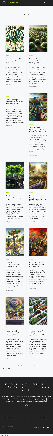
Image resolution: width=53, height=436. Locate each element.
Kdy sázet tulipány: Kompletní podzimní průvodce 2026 (36, 264)
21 (29, 365)
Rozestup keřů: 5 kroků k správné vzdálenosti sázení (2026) (38, 61)
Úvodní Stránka (10, 417)
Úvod (4, 368)
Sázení (7, 55)
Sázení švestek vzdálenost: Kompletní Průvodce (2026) (13, 264)
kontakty (43, 417)
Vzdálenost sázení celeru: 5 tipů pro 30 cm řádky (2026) (14, 198)
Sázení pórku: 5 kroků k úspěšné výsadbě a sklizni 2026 (15, 61)
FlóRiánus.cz (12, 3)
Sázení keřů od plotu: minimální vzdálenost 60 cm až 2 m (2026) (14, 101)
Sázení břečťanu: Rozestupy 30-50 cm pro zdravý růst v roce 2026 (38, 129)
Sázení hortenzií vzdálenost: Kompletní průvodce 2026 (13, 333)
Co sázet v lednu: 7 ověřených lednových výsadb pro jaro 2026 (36, 333)
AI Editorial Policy (4, 435)
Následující (35, 365)
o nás (26, 417)
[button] (45, 3)
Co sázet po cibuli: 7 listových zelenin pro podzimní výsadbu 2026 (37, 198)
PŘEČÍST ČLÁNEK (9, 85)
